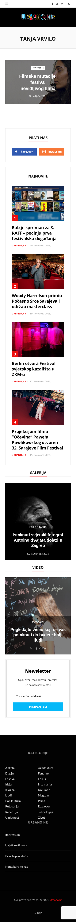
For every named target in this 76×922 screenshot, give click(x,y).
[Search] (69, 4)
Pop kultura (13, 801)
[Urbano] (38, 17)
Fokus (42, 779)
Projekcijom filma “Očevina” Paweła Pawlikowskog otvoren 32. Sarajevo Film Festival (37, 440)
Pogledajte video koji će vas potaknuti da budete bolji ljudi (37, 634)
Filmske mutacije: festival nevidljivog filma (38, 82)
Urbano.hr (19, 245)
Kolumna (44, 790)
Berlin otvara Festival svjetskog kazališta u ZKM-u (34, 369)
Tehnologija (45, 812)
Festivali (38, 68)
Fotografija (38, 527)
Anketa (10, 768)
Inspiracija (45, 784)
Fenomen (44, 773)
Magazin (38, 621)
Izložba (10, 790)
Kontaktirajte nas (16, 866)
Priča (41, 801)
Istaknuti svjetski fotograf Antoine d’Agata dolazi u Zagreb (38, 540)
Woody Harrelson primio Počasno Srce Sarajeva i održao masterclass (37, 301)
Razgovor (44, 806)
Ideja (8, 784)
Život (41, 817)
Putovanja (12, 806)
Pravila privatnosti (17, 856)
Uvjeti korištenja (16, 845)
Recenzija (11, 812)
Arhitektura (45, 768)
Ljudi (8, 795)
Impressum (12, 834)
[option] (38, 521)
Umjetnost (12, 817)
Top (39, 913)
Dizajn (9, 773)
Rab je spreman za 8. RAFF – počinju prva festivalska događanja (34, 233)
